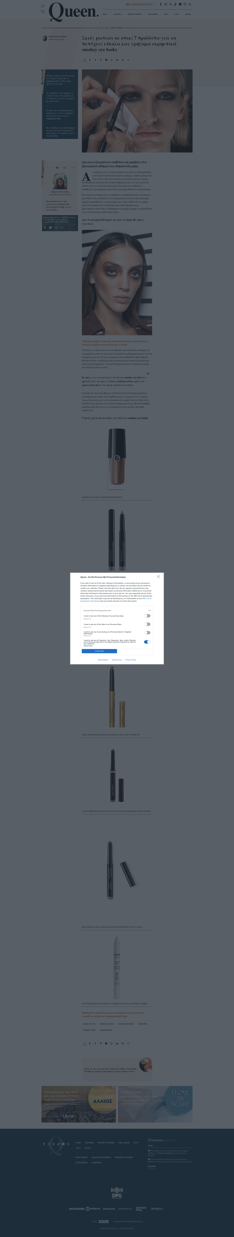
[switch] (147, 615)
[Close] (159, 577)
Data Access (117, 660)
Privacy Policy (131, 660)
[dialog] (117, 618)
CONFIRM (99, 651)
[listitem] (117, 610)
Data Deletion (103, 660)
